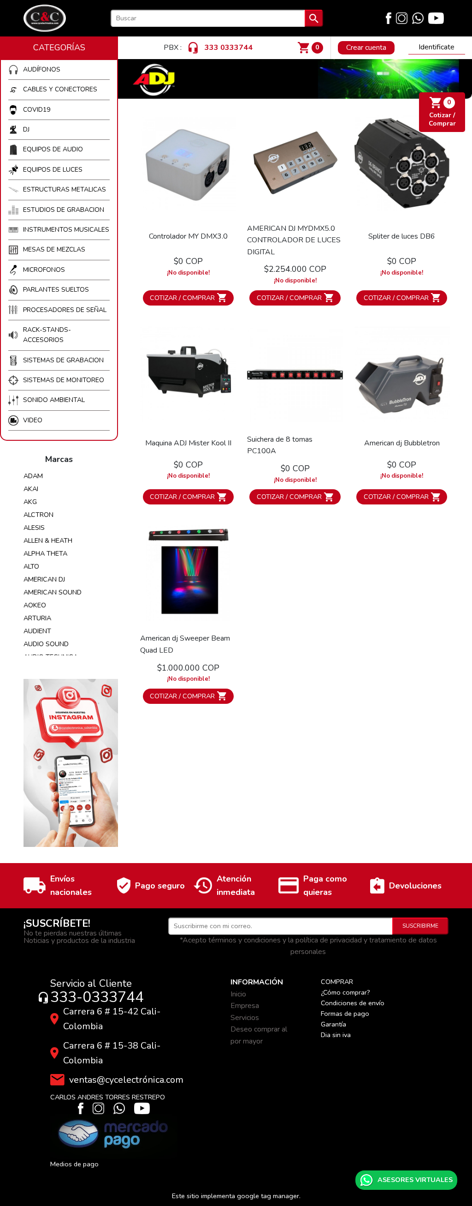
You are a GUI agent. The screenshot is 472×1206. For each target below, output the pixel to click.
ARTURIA (37, 618)
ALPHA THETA (45, 553)
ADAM (33, 475)
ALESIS (34, 527)
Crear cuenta (366, 47)
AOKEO (35, 605)
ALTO (31, 566)
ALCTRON (38, 514)
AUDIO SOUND (46, 643)
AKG (30, 501)
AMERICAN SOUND (53, 592)
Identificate (436, 47)
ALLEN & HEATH (48, 540)
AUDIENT (37, 631)
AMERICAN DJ (44, 579)
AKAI (31, 488)
